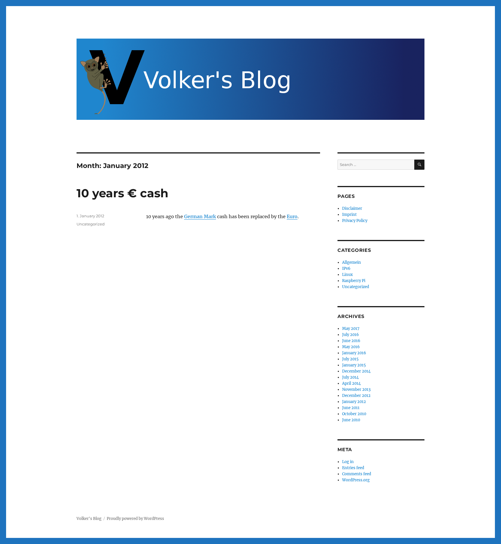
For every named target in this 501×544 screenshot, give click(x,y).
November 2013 (356, 389)
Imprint (349, 214)
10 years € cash (122, 193)
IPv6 (346, 268)
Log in (348, 461)
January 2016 (354, 352)
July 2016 (350, 334)
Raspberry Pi (353, 280)
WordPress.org (356, 480)
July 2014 (350, 377)
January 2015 (354, 365)
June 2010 (351, 420)
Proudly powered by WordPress (135, 518)
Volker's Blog (89, 518)
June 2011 (351, 407)
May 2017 (351, 328)
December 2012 (356, 395)
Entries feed (353, 467)
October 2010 (354, 413)
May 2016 (351, 346)
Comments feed (356, 473)
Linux (347, 274)
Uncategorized (91, 224)
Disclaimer (352, 208)
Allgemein (351, 262)
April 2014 (351, 383)
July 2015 (350, 359)
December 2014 (356, 371)
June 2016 (351, 340)
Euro (292, 216)
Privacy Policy (354, 220)
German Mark (200, 216)
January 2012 (354, 401)
